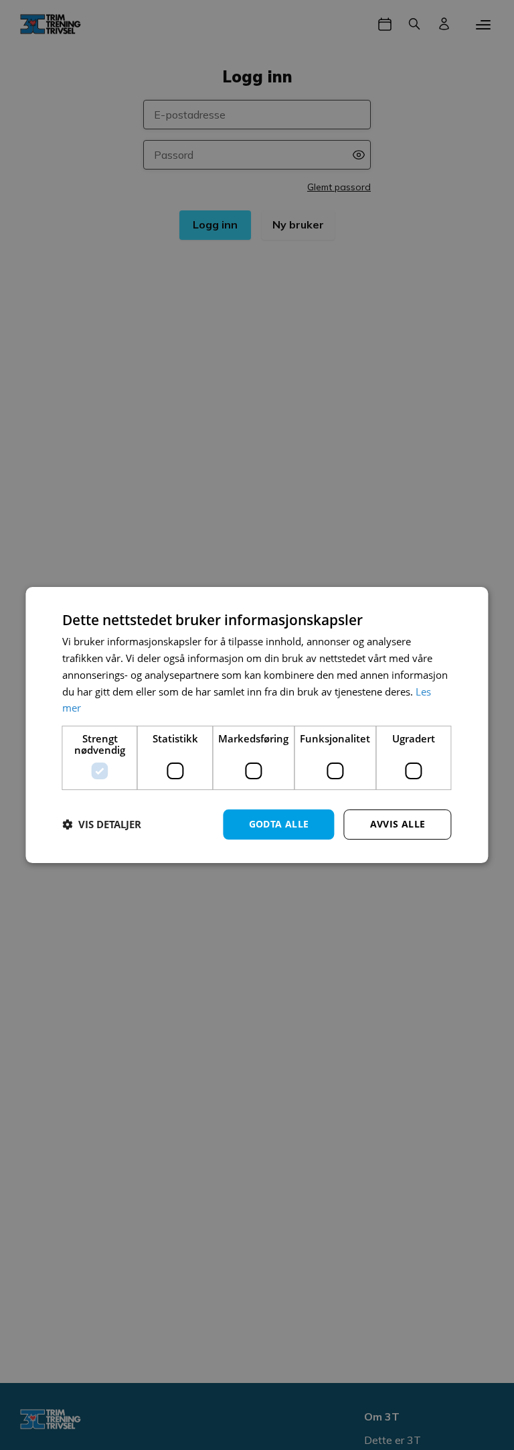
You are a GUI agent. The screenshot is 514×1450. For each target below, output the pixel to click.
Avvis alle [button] (398, 823)
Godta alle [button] (279, 823)
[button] (101, 824)
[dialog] (256, 725)
